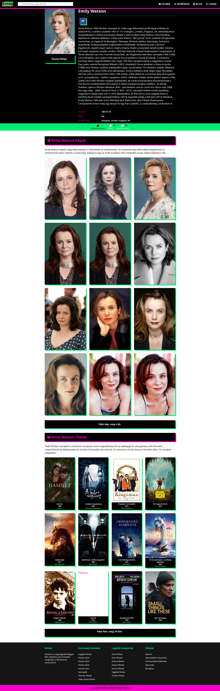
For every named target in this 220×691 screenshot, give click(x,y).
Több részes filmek (86, 679)
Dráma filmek (118, 661)
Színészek (182, 3)
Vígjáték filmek (118, 672)
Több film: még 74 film (109, 631)
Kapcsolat (149, 665)
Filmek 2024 (83, 657)
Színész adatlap (98, 129)
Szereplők (82, 672)
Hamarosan (83, 668)
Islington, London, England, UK (116, 120)
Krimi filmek (117, 657)
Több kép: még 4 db (109, 424)
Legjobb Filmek (122, 127)
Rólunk (148, 654)
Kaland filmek (118, 665)
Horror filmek (118, 668)
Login (212, 3)
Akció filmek (117, 654)
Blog (198, 3)
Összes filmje (59, 58)
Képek (111, 127)
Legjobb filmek (85, 654)
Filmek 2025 (83, 661)
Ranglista (149, 668)
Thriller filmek (118, 675)
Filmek (165, 3)
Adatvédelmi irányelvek (156, 657)
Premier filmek (85, 675)
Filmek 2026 (83, 665)
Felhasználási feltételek (156, 661)
